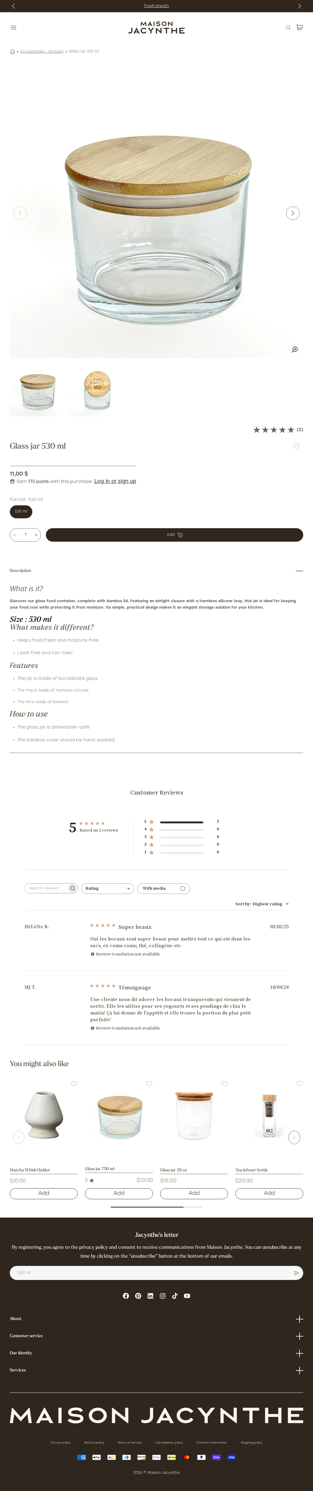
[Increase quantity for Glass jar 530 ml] (36, 535)
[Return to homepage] (156, 1416)
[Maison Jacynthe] (156, 27)
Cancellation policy (169, 1442)
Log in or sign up (115, 481)
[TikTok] (175, 1296)
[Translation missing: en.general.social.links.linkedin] (150, 1296)
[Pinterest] (138, 1296)
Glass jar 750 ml (99, 1169)
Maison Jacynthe (163, 1473)
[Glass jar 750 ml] (119, 1114)
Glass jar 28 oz (173, 1170)
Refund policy (94, 1442)
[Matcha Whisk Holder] (44, 1114)
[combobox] (107, 888)
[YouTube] (187, 1296)
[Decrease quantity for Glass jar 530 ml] (14, 535)
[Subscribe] (296, 1273)
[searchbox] (46, 888)
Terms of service (130, 1442)
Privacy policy (61, 1442)
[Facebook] (126, 1296)
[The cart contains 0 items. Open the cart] (299, 27)
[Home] (12, 51)
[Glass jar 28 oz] (194, 1114)
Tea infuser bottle (251, 1170)
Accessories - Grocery (42, 52)
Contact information (212, 1442)
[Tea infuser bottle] (269, 1114)
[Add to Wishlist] (296, 447)
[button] (70, 1087)
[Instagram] (162, 1296)
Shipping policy (251, 1442)
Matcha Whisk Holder (30, 1170)
